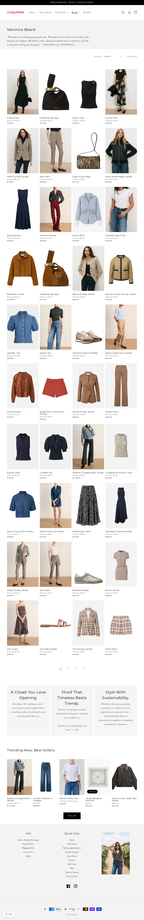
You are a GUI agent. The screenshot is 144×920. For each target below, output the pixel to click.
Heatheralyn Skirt (82, 531)
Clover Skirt (111, 118)
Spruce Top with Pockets (20, 531)
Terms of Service (72, 872)
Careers (72, 860)
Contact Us (28, 852)
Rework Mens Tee (68, 798)
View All (72, 815)
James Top (45, 353)
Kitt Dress (12, 649)
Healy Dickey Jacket (17, 590)
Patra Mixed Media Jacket (118, 177)
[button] (33, 12)
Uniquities (75, 914)
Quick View (23, 111)
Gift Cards (72, 864)
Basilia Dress (14, 235)
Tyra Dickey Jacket (82, 649)
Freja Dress (13, 118)
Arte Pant (45, 177)
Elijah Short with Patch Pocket (52, 413)
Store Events (72, 856)
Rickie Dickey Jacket (83, 412)
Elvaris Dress (112, 590)
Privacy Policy (72, 876)
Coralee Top (46, 473)
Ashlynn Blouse (48, 235)
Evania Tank (13, 473)
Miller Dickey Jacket (18, 177)
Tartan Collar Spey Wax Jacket (124, 799)
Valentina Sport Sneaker (85, 353)
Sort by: (98, 56)
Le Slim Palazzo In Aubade (42, 799)
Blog (72, 868)
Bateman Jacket (15, 294)
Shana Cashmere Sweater (118, 353)
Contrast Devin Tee (115, 235)
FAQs (28, 856)
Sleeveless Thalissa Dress (118, 531)
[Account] (129, 12)
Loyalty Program (72, 852)
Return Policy (28, 843)
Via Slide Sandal (48, 649)
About (72, 840)
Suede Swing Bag (49, 118)
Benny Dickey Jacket (84, 294)
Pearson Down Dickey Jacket (120, 294)
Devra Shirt (79, 235)
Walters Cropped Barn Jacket (88, 473)
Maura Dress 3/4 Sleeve (52, 531)
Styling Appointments (72, 848)
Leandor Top (13, 353)
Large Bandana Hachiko (94, 799)
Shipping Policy (28, 848)
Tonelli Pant (111, 412)
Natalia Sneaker (81, 590)
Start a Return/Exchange (28, 840)
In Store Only (23, 287)
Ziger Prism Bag (81, 177)
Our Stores (71, 843)
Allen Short (111, 649)
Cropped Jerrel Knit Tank (118, 473)
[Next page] (83, 668)
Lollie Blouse (14, 412)
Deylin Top (78, 118)
